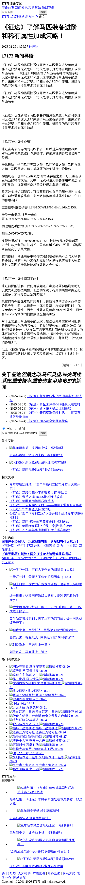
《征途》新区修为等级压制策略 (49, 408)
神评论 (33, 46)
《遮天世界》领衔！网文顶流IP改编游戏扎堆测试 (36, 554)
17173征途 (17, 16)
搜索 (43, 12)
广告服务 (39, 873)
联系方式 (68, 873)
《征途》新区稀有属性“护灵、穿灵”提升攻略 (40, 526)
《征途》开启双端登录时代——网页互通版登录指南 (45, 505)
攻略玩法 (34, 7)
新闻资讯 (21, 7)
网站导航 (19, 877)
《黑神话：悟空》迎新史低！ (22, 545)
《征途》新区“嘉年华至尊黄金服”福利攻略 (39, 521)
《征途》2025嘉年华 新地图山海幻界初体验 (39, 530)
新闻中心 (31, 16)
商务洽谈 (54, 873)
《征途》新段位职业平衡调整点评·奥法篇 (38, 492)
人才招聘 (24, 873)
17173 (5, 16)
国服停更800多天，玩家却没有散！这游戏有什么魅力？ (40, 541)
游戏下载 (48, 7)
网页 (10, 428)
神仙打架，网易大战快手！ (21, 558)
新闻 (22, 428)
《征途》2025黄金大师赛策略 (47, 421)
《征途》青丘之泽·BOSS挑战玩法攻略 (53, 404)
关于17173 (9, 873)
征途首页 (8, 7)
